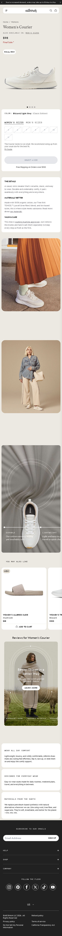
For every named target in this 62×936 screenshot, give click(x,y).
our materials (16, 211)
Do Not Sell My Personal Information (13, 926)
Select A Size (31, 160)
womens (15, 22)
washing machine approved (27, 222)
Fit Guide (8, 149)
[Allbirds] (31, 10)
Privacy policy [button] (9, 921)
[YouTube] (53, 887)
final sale (8, 42)
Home (5, 22)
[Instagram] (9, 887)
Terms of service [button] (38, 921)
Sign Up (52, 838)
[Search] (51, 10)
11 (8, 137)
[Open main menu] (6, 10)
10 (54, 130)
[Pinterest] (18, 887)
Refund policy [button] (37, 915)
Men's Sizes (32, 33)
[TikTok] (44, 887)
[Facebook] (26, 887)
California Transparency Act (43, 925)
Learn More (31, 688)
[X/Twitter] (35, 887)
